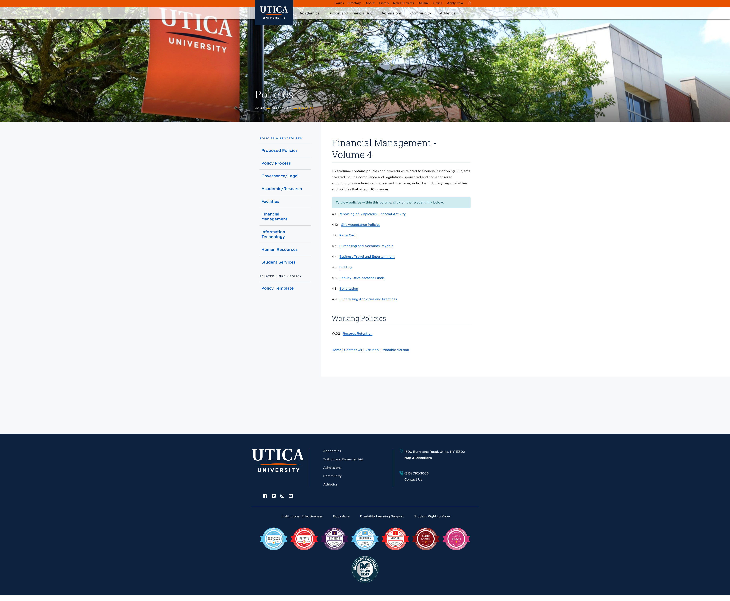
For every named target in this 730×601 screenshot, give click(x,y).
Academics (309, 13)
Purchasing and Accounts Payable (366, 246)
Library (384, 3)
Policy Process (276, 163)
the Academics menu (309, 17)
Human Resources (279, 249)
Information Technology (273, 234)
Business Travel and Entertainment (367, 256)
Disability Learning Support (382, 516)
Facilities (270, 201)
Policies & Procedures (280, 138)
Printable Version (395, 350)
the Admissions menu (391, 17)
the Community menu (421, 17)
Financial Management (274, 216)
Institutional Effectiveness (302, 516)
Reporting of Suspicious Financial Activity (372, 214)
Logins (339, 3)
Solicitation (349, 288)
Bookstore (341, 516)
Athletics (447, 13)
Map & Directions (418, 458)
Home (259, 108)
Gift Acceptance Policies (360, 224)
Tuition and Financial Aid (350, 13)
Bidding (345, 267)
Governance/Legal (279, 176)
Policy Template (277, 288)
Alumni (423, 3)
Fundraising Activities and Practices (368, 299)
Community (420, 13)
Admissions (391, 13)
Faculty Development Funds (362, 278)
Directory (354, 3)
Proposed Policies (279, 150)
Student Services (278, 262)
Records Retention (357, 333)
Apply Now (455, 3)
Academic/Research (281, 188)
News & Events (403, 3)
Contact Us (353, 350)
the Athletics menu (448, 17)
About (370, 3)
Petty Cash (347, 235)
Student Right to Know (432, 516)
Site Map (372, 350)
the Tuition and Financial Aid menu (350, 17)
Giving (437, 3)
